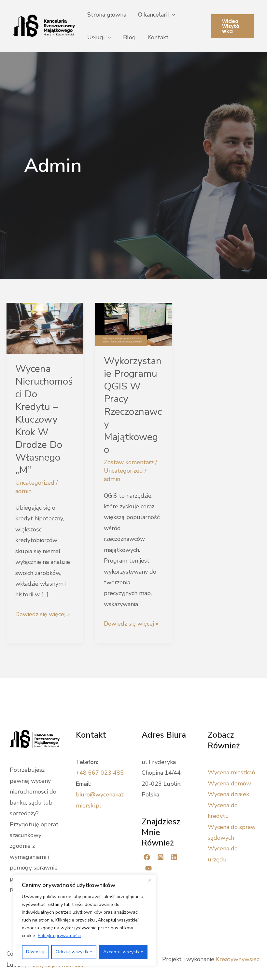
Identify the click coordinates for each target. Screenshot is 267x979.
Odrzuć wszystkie (74, 952)
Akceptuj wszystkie (123, 952)
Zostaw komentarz (129, 462)
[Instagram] (160, 857)
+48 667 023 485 (100, 773)
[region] (84, 920)
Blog (129, 37)
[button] (172, 15)
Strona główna (106, 15)
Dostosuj (35, 952)
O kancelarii (153, 15)
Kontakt (158, 37)
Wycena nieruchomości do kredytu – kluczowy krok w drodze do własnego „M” (44, 419)
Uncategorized (34, 483)
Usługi (96, 37)
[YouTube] (148, 868)
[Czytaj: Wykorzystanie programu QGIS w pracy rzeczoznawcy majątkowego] (133, 324)
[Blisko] (149, 880)
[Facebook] (147, 857)
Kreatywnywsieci (238, 959)
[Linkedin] (174, 857)
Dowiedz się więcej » (42, 615)
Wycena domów (229, 783)
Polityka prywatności (59, 936)
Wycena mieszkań (231, 772)
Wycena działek (228, 794)
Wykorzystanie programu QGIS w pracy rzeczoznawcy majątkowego (133, 405)
